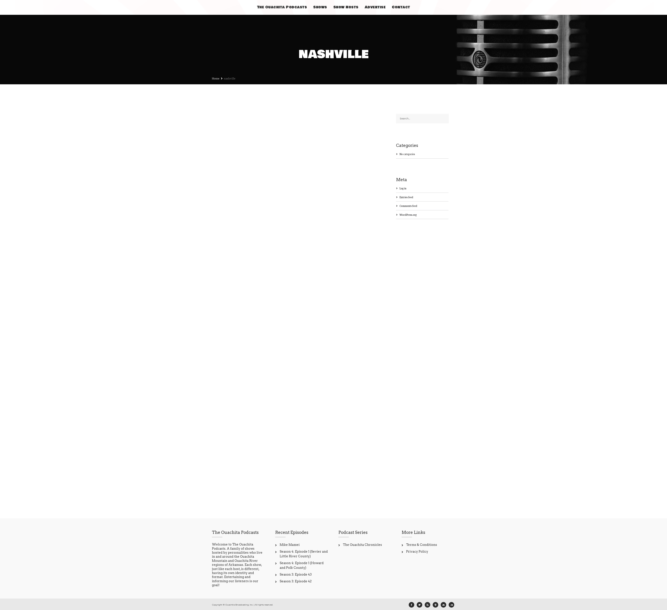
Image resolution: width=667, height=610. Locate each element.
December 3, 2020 (228, 441)
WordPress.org (408, 214)
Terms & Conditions (421, 545)
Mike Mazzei (290, 545)
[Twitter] (419, 605)
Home (215, 78)
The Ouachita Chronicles (362, 545)
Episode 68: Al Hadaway (239, 161)
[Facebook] (411, 605)
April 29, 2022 (226, 173)
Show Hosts (346, 7)
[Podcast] (435, 605)
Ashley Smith (245, 173)
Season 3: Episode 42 (296, 581)
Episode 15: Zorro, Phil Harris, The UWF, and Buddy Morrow (251, 307)
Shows (320, 7)
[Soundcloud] (451, 605)
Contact (401, 7)
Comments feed (408, 206)
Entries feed (406, 197)
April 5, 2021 (225, 322)
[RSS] (427, 605)
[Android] (443, 605)
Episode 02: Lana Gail (250, 434)
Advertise (375, 7)
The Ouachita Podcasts (282, 7)
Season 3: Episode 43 (296, 574)
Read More (225, 219)
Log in (403, 188)
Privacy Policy (417, 551)
